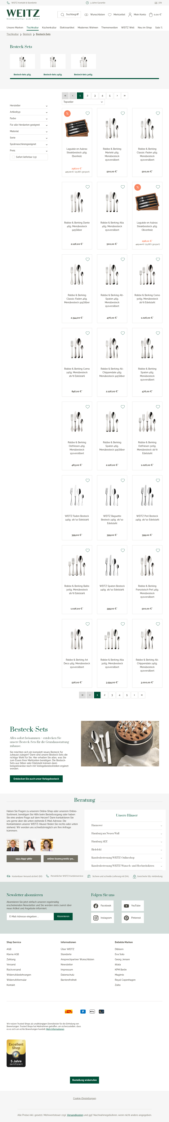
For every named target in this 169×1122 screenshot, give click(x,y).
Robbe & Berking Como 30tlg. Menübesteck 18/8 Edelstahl (147, 299)
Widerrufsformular (17, 980)
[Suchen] (61, 14)
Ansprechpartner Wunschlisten (77, 959)
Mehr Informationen (55, 1029)
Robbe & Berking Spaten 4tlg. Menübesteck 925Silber (112, 446)
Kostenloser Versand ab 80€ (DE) (27, 876)
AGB (9, 949)
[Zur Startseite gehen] (30, 14)
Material (14, 131)
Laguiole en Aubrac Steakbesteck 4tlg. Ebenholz (77, 152)
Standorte (66, 954)
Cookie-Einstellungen (84, 1098)
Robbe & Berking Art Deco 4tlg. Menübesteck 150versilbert (77, 663)
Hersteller (15, 105)
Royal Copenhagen (125, 980)
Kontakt (11, 985)
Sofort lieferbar (26, 157)
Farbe (13, 118)
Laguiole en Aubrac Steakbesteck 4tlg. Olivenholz (147, 226)
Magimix (119, 974)
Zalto (117, 985)
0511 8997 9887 (24, 858)
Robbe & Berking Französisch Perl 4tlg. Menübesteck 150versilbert (147, 591)
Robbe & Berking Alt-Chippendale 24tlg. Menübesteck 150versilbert (147, 665)
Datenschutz (67, 974)
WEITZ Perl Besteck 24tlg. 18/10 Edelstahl (147, 518)
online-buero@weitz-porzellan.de (62, 858)
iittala (118, 964)
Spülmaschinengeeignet (23, 144)
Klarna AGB (13, 954)
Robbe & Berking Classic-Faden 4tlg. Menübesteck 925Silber (77, 299)
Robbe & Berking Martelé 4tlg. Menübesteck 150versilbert (112, 154)
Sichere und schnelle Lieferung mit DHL (110, 876)
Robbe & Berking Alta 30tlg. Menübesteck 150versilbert (112, 663)
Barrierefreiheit (69, 980)
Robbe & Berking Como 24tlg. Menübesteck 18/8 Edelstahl (77, 372)
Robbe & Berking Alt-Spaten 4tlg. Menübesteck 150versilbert (112, 300)
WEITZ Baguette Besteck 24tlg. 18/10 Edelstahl (112, 520)
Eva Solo (119, 954)
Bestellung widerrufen (84, 1080)
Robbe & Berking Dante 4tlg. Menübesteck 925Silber (77, 226)
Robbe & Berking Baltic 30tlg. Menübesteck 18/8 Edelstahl (76, 590)
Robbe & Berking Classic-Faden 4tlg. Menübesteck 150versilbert (147, 154)
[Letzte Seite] (124, 95)
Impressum (67, 969)
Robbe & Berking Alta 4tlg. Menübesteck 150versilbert (112, 226)
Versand (11, 964)
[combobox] (72, 14)
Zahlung (11, 959)
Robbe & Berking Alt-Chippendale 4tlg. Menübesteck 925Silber (112, 372)
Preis (12, 150)
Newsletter (67, 964)
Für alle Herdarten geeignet (25, 124)
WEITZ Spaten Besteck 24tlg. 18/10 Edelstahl (112, 588)
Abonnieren (63, 916)
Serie (12, 137)
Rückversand (14, 969)
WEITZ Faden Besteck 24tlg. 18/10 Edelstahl (77, 518)
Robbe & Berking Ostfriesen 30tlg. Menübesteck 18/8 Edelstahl (147, 448)
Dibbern (119, 949)
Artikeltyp (15, 112)
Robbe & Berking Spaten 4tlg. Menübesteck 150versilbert (147, 374)
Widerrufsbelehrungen (19, 974)
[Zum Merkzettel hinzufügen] (87, 113)
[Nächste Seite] (117, 95)
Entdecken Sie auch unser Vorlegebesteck (36, 778)
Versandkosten (75, 1115)
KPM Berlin (121, 969)
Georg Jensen (122, 959)
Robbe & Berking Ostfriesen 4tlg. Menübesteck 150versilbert (77, 448)
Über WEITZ (67, 949)
